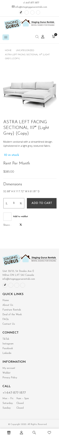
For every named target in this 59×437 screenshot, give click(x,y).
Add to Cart (41, 203)
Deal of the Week (12, 314)
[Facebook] (15, 225)
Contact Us (8, 324)
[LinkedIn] (26, 225)
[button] (53, 37)
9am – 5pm (15, 398)
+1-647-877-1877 (30, 3)
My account (8, 368)
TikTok (5, 339)
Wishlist (6, 373)
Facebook (7, 348)
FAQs (5, 319)
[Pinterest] (31, 225)
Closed (13, 403)
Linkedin (6, 353)
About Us (7, 305)
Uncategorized (25, 50)
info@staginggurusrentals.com (31, 7)
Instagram (7, 344)
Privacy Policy (9, 378)
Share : (7, 225)
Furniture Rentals (11, 310)
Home (8, 50)
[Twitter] (21, 225)
